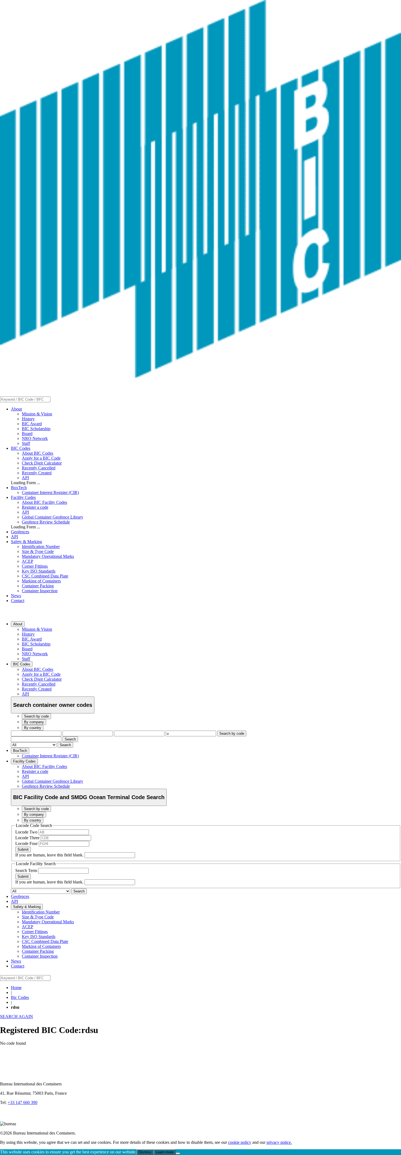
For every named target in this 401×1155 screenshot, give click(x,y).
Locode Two (26, 832)
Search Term (26, 870)
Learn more (164, 1152)
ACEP (27, 561)
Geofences (20, 531)
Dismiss (145, 1152)
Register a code (35, 507)
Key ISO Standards (38, 571)
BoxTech (19, 487)
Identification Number (41, 546)
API (25, 477)
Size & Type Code (38, 551)
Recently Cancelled (38, 468)
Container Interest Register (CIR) (50, 492)
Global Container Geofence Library (52, 517)
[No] (178, 1153)
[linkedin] (5, 1119)
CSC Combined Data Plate (45, 576)
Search (70, 739)
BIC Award (32, 423)
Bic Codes (20, 997)
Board (27, 433)
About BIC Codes (37, 453)
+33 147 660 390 (22, 1102)
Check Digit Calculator (42, 463)
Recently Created (37, 473)
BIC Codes (20, 448)
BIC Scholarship (36, 428)
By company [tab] (34, 722)
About (16, 409)
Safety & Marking (26, 541)
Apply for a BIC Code (41, 458)
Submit (23, 849)
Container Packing (38, 586)
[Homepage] (200, 376)
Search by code (231, 733)
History (28, 418)
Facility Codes (23, 497)
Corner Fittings (35, 566)
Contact (17, 600)
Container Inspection (40, 590)
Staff (26, 443)
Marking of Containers (41, 581)
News (16, 595)
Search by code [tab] (36, 716)
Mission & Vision (37, 414)
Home (16, 987)
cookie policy (239, 1142)
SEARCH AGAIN (16, 1016)
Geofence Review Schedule (46, 522)
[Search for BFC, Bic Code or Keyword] (54, 399)
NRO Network (35, 438)
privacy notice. (279, 1142)
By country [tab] (32, 728)
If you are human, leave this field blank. (50, 855)
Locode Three (28, 837)
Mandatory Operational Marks (48, 556)
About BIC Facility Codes (44, 502)
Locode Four (27, 843)
